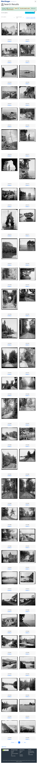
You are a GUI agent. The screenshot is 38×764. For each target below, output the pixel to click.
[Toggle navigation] (35, 1)
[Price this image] (11, 41)
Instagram (21, 755)
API (11, 754)
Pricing (12, 752)
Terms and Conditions (14, 753)
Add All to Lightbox (30, 17)
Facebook (21, 754)
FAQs (20, 752)
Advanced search (30, 12)
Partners (12, 751)
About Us (21, 751)
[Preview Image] (7, 41)
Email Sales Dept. (31, 751)
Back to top (4, 746)
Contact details (30, 754)
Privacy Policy (13, 755)
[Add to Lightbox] (26, 41)
